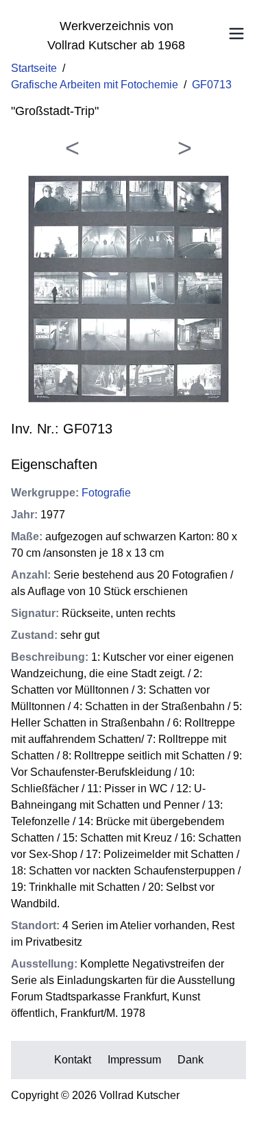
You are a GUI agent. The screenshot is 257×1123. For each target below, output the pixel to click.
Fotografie (106, 493)
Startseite (34, 68)
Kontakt (72, 1059)
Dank (191, 1059)
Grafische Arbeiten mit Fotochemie (94, 84)
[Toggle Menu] (236, 33)
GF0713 (212, 84)
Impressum (134, 1059)
